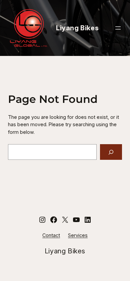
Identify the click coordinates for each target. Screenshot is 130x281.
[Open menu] (118, 28)
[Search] (111, 152)
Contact (51, 235)
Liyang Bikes (77, 28)
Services (78, 235)
